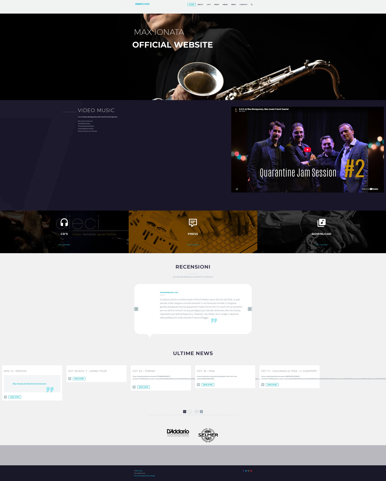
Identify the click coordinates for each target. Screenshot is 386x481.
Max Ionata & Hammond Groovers (29, 383)
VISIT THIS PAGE (64, 245)
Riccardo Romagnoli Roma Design (144, 476)
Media (225, 4)
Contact (243, 4)
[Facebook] (243, 471)
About (200, 4)
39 (196, 412)
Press (216, 4)
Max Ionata (139, 471)
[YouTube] (251, 471)
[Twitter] (246, 471)
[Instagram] (248, 471)
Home (191, 4)
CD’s (209, 4)
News (233, 4)
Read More (14, 397)
